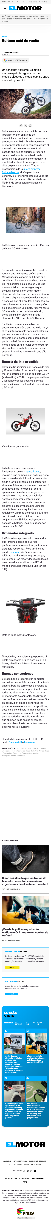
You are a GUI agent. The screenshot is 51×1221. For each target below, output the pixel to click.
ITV (17, 2)
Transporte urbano (9, 756)
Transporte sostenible (30, 753)
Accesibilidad (28, 1164)
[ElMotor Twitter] (24, 1171)
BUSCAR (11, 994)
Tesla (23, 2)
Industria (34, 751)
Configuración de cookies (37, 1161)
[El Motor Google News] (34, 1171)
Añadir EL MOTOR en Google (17, 60)
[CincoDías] (24, 1179)
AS (34, 1022)
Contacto (37, 1164)
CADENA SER (39, 1023)
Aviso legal (7, 1161)
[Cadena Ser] (25, 1182)
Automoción (21, 748)
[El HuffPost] (38, 1179)
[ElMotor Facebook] (21, 1171)
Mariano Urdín (12, 52)
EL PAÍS (27, 1023)
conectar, (15, 552)
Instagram (29, 742)
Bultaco (35, 748)
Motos (4, 36)
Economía (42, 748)
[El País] (9, 1179)
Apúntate (12, 967)
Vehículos (21, 756)
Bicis (29, 748)
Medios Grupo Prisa (25, 1218)
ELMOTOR (8, 1022)
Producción (7, 753)
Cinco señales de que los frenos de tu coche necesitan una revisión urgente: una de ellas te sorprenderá (25, 881)
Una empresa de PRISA (25, 1211)
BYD (12, 2)
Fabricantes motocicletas (20, 751)
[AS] (15, 1179)
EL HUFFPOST (18, 1023)
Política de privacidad (20, 1161)
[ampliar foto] (25, 222)
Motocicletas (44, 751)
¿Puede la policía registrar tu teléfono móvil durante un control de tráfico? (25, 932)
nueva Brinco (33, 471)
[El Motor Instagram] (28, 1171)
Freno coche (32, 2)
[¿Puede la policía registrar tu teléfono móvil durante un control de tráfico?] (25, 910)
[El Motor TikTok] (31, 1171)
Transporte (17, 753)
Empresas (6, 751)
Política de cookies (15, 1164)
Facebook (14, 742)
